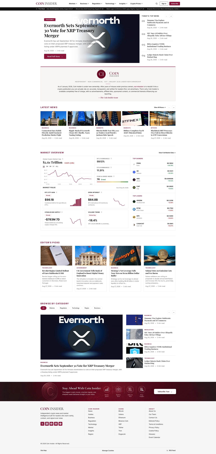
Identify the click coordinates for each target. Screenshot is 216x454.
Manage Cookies (108, 450)
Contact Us (153, 417)
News (90, 411)
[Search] (157, 4)
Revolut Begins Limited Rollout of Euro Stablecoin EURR (55, 271)
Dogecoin (122, 434)
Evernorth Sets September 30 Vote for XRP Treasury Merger (70, 30)
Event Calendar (154, 437)
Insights (122, 3)
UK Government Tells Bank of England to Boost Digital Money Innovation (90, 273)
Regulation (96, 3)
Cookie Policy (154, 431)
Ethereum (122, 417)
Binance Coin (123, 421)
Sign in (164, 3)
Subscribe (174, 3)
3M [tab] (50, 166)
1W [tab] (47, 166)
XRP (120, 424)
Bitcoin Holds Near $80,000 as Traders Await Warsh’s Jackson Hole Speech (107, 132)
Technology (109, 3)
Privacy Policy (154, 427)
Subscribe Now (165, 391)
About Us (152, 411)
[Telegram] (60, 424)
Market (90, 427)
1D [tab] (44, 166)
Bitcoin (121, 411)
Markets (72, 3)
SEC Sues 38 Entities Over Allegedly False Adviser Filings (159, 34)
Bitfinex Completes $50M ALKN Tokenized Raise (134, 131)
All (43, 308)
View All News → (160, 107)
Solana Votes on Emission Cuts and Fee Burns (158, 271)
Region (87, 308)
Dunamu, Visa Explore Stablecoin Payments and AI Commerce (158, 22)
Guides (90, 414)
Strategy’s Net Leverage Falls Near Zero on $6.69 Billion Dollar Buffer (125, 273)
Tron (120, 431)
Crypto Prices (135, 3)
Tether (121, 427)
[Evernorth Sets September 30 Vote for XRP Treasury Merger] (105, 38)
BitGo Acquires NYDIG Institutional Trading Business (159, 45)
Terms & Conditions (156, 424)
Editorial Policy (154, 421)
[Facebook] (51, 424)
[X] (42, 424)
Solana (121, 414)
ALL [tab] (57, 166)
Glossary (152, 434)
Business (83, 3)
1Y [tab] (53, 166)
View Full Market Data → (167, 153)
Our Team (152, 414)
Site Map (43, 450)
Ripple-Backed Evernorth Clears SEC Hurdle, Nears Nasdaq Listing (79, 132)
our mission (138, 86)
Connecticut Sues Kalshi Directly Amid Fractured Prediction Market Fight (51, 132)
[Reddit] (56, 424)
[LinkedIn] (47, 424)
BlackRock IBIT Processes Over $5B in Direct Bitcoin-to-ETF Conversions (162, 132)
